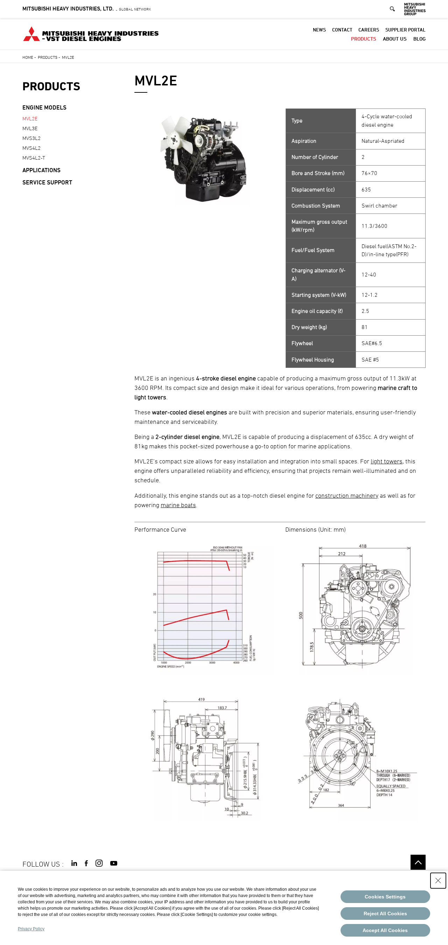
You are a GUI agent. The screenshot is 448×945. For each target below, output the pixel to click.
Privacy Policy (31, 928)
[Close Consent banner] (438, 880)
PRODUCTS (363, 39)
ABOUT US (395, 39)
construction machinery (346, 495)
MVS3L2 (31, 138)
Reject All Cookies (385, 913)
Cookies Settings (385, 896)
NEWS (319, 30)
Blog (419, 39)
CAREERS (368, 30)
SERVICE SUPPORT (47, 182)
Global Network (86, 9)
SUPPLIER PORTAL (405, 30)
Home (27, 57)
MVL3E (29, 128)
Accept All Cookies (385, 930)
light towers (386, 461)
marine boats (178, 505)
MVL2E (29, 118)
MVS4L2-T (33, 158)
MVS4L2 (31, 148)
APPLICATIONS (41, 170)
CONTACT (342, 30)
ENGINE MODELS (44, 107)
